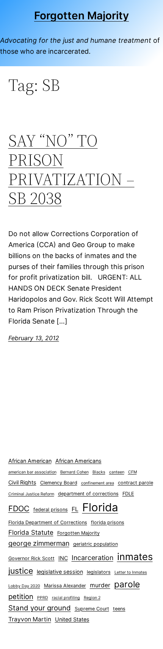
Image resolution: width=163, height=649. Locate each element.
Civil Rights (22, 482)
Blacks (98, 472)
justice (20, 571)
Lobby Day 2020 (24, 586)
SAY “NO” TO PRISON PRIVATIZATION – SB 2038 (71, 169)
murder (100, 585)
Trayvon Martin (29, 619)
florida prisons (107, 522)
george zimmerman (38, 543)
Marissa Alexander (65, 585)
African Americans (78, 461)
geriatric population (95, 544)
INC (63, 558)
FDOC (19, 508)
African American (30, 461)
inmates (135, 556)
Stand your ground (39, 608)
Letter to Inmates (130, 572)
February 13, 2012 (33, 338)
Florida (100, 507)
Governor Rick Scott (31, 558)
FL (75, 509)
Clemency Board (58, 483)
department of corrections (88, 493)
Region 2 (92, 597)
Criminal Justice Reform (31, 494)
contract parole (135, 483)
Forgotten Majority (81, 15)
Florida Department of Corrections (47, 522)
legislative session (60, 571)
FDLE (128, 493)
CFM (132, 472)
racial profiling (66, 597)
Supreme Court (92, 609)
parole (127, 584)
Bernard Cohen (74, 472)
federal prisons (50, 509)
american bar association (32, 472)
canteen (116, 472)
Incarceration (92, 558)
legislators (99, 572)
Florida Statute (30, 532)
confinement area (97, 483)
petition (20, 596)
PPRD (42, 597)
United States (72, 619)
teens (119, 609)
